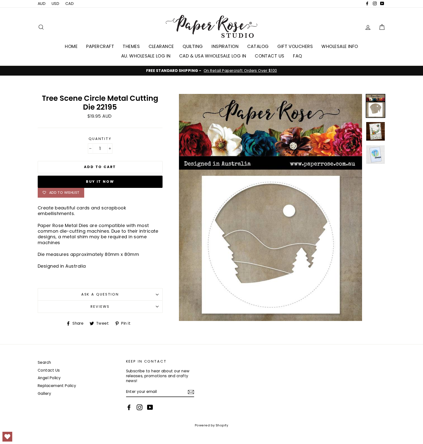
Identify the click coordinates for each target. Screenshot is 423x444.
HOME (71, 46)
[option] (211, 70)
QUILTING (193, 46)
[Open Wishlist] (7, 437)
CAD (69, 3)
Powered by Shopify (211, 425)
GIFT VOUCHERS (295, 46)
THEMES (131, 46)
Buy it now (100, 181)
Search (44, 362)
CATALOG (258, 46)
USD (55, 3)
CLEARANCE (161, 46)
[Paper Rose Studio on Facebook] (129, 407)
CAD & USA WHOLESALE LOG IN (212, 56)
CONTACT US (269, 56)
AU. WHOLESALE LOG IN (146, 56)
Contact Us (49, 370)
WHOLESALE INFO (339, 46)
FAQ (297, 56)
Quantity (100, 139)
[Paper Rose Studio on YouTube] (150, 407)
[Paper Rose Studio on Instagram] (139, 407)
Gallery (44, 393)
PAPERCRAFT (100, 46)
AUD (42, 3)
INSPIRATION (225, 46)
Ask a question (100, 294)
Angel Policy (49, 377)
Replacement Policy (57, 385)
